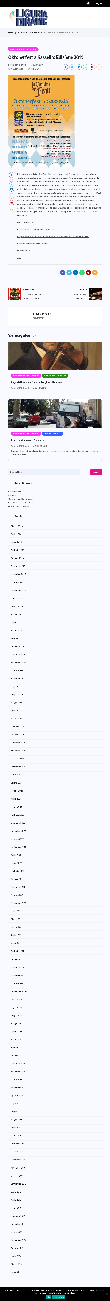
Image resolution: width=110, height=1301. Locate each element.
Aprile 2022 (16, 855)
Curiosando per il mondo (29, 32)
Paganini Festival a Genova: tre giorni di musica (36, 382)
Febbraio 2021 (17, 951)
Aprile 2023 (16, 799)
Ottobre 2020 (17, 983)
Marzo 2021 (16, 943)
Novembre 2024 (18, 662)
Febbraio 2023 (17, 815)
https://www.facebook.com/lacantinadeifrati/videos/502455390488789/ (53, 236)
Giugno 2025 (17, 606)
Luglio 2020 (16, 1007)
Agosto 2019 (17, 1095)
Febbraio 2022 (17, 871)
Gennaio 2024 (17, 734)
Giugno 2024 (17, 694)
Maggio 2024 (17, 702)
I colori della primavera (18, 506)
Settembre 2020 (19, 991)
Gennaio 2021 (17, 959)
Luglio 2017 (16, 1256)
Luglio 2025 (16, 598)
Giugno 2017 (16, 1264)
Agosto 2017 (17, 1248)
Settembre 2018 (18, 1184)
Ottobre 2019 (17, 1079)
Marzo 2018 (16, 1208)
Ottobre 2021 (17, 895)
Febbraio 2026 (17, 550)
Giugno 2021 (16, 919)
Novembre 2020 (18, 975)
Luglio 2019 (16, 1103)
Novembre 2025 (18, 574)
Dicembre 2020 (18, 967)
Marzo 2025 (16, 630)
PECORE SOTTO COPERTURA (22, 502)
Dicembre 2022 (18, 823)
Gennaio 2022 (17, 879)
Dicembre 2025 (18, 566)
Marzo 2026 (16, 542)
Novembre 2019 (18, 1071)
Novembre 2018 (18, 1168)
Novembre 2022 (18, 831)
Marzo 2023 (16, 807)
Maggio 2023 (17, 791)
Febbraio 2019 (17, 1143)
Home (10, 32)
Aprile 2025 (16, 622)
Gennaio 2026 (17, 558)
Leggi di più (59, 1297)
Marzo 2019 (16, 1135)
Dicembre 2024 (18, 654)
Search (96, 472)
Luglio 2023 (16, 774)
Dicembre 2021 (18, 887)
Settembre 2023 (19, 766)
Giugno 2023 (17, 783)
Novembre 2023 (18, 750)
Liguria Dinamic (21, 388)
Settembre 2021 (18, 903)
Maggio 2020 (17, 1023)
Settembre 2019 (18, 1087)
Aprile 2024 (16, 710)
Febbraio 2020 (18, 1047)
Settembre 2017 (18, 1240)
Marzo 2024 (16, 718)
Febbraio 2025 (17, 638)
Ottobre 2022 (17, 839)
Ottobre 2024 (17, 670)
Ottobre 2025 (17, 582)
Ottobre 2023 (17, 758)
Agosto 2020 (17, 999)
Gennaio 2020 (17, 1055)
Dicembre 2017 (18, 1216)
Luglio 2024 (16, 686)
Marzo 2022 (16, 863)
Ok (48, 1297)
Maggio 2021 (16, 927)
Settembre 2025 (19, 590)
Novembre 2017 (18, 1224)
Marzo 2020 (16, 1039)
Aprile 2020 (16, 1031)
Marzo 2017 (16, 1272)
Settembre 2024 (19, 678)
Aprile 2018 (16, 1200)
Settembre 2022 (18, 847)
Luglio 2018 (16, 1192)
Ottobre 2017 (17, 1232)
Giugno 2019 (16, 1111)
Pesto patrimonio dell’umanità (27, 440)
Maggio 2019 (17, 1119)
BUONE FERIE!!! (14, 491)
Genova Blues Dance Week (20, 499)
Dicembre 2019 (18, 1063)
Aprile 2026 (16, 534)
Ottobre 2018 (17, 1176)
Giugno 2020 (17, 1015)
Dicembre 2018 (18, 1159)
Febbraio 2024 (17, 726)
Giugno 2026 (17, 526)
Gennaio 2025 (17, 646)
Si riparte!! (12, 495)
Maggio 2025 (17, 614)
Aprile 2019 (16, 1127)
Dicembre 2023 (18, 742)
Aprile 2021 (16, 935)
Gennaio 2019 (17, 1151)
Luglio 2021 (16, 911)
